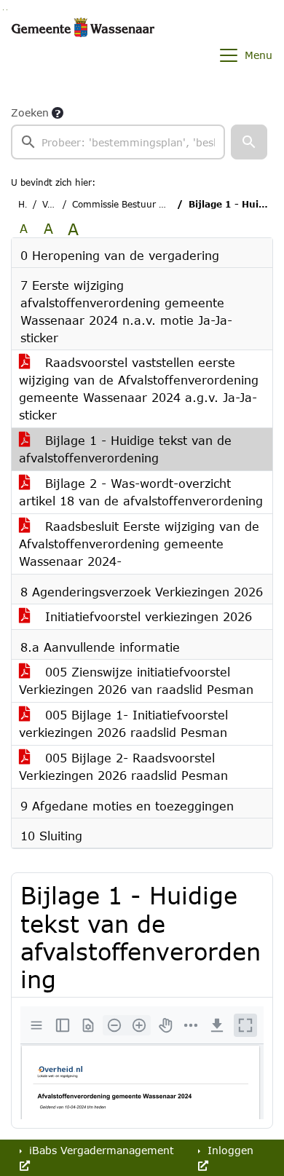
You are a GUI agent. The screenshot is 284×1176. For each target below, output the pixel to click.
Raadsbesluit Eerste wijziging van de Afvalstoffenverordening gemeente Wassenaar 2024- (139, 543)
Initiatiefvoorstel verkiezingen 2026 (146, 616)
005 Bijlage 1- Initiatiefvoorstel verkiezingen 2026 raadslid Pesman (123, 723)
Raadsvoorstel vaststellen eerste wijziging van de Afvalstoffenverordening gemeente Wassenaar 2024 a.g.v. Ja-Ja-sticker (139, 388)
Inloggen (228, 1150)
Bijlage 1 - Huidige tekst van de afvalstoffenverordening (125, 449)
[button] (249, 142)
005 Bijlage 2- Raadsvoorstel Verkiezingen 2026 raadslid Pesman (123, 766)
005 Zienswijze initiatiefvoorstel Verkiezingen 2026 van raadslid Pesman (136, 680)
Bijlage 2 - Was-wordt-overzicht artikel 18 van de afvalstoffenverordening (141, 492)
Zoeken (30, 112)
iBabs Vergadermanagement (99, 1150)
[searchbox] (118, 142)
